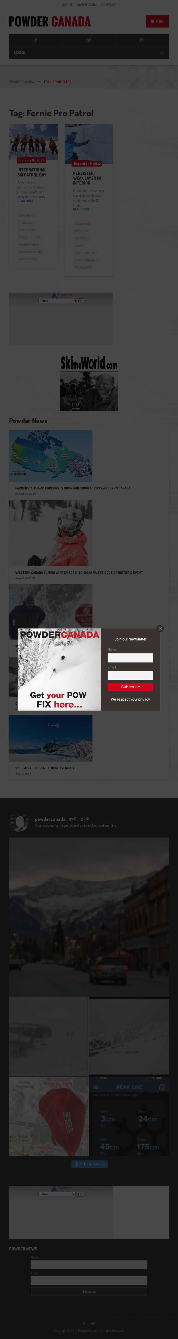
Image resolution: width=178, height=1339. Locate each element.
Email (112, 667)
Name (112, 650)
